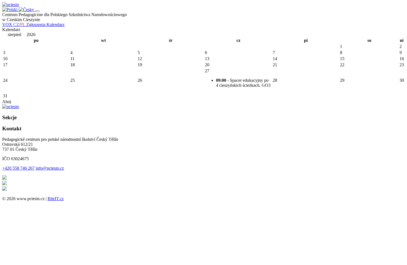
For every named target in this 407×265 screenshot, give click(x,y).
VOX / (13, 24)
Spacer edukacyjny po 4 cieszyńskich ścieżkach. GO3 (243, 83)
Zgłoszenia (36, 24)
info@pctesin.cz (50, 168)
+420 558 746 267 (18, 168)
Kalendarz (56, 24)
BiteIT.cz (56, 198)
